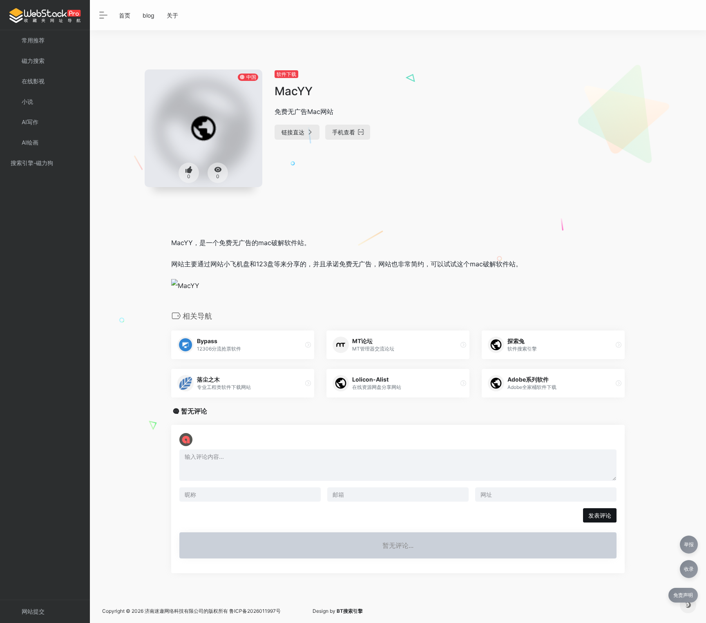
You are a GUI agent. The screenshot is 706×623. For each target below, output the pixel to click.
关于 (172, 15)
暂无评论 (194, 411)
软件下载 (286, 74)
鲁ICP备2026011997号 (255, 611)
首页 (124, 15)
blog (148, 15)
